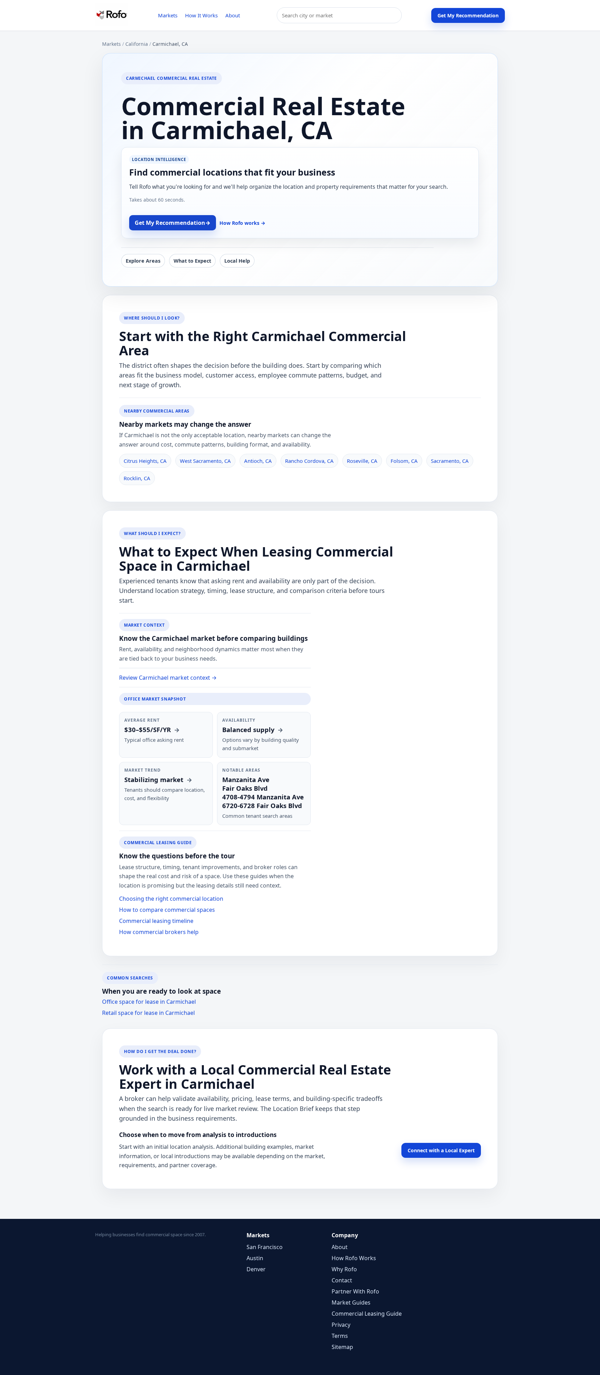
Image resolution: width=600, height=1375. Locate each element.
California (136, 44)
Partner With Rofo (355, 1291)
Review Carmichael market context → (168, 677)
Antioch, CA (258, 460)
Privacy (341, 1325)
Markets (167, 15)
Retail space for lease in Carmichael (148, 1013)
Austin (255, 1258)
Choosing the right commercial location (171, 898)
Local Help (237, 260)
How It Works (201, 15)
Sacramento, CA (450, 460)
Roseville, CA (362, 460)
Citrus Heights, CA (145, 460)
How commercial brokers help (159, 932)
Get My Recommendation (468, 15)
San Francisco (265, 1247)
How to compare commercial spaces (167, 910)
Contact (342, 1280)
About (232, 15)
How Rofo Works (354, 1258)
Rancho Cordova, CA (309, 460)
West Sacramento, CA (205, 460)
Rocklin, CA (137, 478)
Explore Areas (143, 260)
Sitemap (342, 1347)
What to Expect (192, 260)
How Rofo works (242, 223)
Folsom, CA (404, 460)
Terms (340, 1336)
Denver (256, 1269)
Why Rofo (344, 1269)
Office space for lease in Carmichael (149, 1001)
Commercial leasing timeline (156, 921)
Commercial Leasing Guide (367, 1313)
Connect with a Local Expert (441, 1150)
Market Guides (351, 1302)
